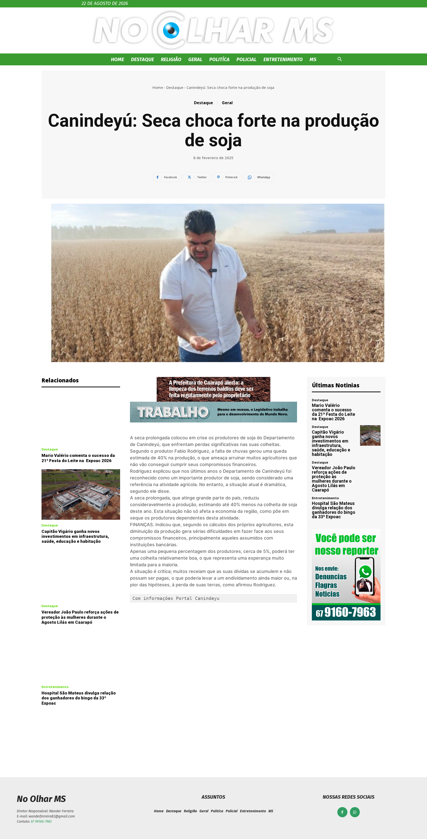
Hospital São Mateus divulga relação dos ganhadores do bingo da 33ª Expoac (79, 698)
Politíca (219, 59)
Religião (171, 59)
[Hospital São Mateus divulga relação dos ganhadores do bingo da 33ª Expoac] (81, 656)
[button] (339, 59)
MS (313, 59)
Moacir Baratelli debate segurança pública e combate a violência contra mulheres (302, 739)
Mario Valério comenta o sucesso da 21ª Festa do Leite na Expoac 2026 (78, 458)
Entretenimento (283, 59)
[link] (197, 598)
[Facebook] (342, 812)
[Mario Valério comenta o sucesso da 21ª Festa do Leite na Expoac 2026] (81, 419)
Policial (246, 59)
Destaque (142, 59)
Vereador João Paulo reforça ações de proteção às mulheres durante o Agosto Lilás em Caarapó (80, 617)
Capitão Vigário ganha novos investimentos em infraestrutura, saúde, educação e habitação (75, 536)
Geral (195, 59)
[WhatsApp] (355, 812)
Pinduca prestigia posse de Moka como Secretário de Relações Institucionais (124, 739)
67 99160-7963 (41, 821)
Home (117, 59)
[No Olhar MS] (213, 30)
